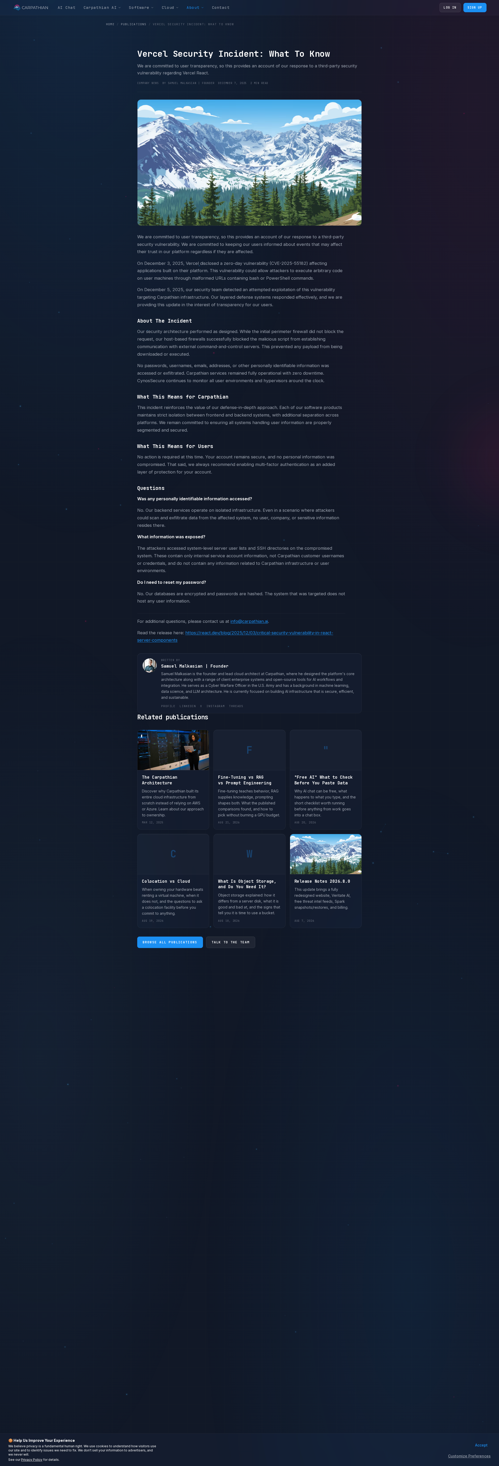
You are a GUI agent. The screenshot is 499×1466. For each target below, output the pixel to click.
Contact (221, 7)
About (193, 7)
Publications (134, 24)
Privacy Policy (31, 1460)
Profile (168, 706)
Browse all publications (170, 942)
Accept (481, 1445)
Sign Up (475, 7)
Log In (450, 7)
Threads (236, 706)
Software (139, 7)
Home (110, 24)
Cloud (168, 7)
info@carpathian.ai (249, 621)
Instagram (215, 706)
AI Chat (67, 7)
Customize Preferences (469, 1456)
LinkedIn (188, 706)
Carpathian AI (100, 7)
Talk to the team (231, 942)
